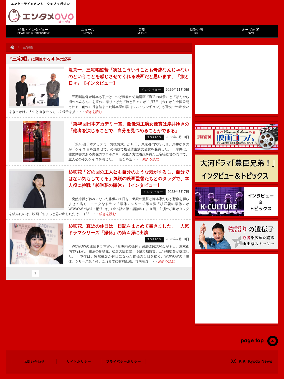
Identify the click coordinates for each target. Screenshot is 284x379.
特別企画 (196, 31)
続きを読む (93, 112)
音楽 (142, 31)
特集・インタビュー (33, 31)
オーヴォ (248, 31)
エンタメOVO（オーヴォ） (41, 16)
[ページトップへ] (259, 345)
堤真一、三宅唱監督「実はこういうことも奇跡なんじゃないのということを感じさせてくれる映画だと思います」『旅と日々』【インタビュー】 (129, 76)
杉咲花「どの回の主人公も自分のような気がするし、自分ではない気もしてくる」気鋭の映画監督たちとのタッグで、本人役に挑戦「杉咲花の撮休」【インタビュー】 (129, 179)
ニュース (87, 31)
